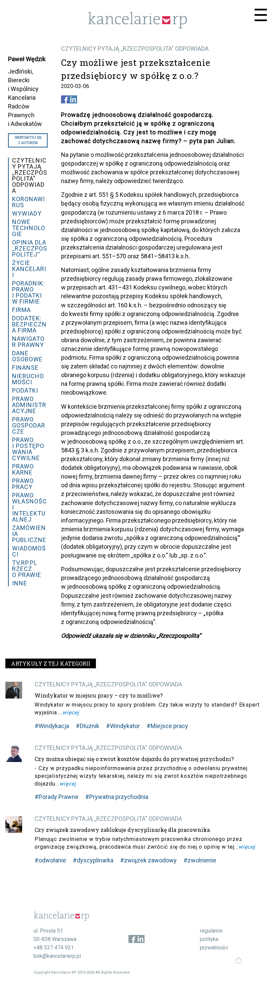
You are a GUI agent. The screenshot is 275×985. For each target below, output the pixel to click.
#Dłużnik (87, 725)
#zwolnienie (199, 860)
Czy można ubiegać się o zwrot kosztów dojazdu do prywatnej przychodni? (134, 758)
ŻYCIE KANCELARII (29, 268)
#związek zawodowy (148, 860)
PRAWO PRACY (23, 483)
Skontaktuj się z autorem (28, 140)
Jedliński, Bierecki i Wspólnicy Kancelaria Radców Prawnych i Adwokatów (25, 98)
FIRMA (21, 309)
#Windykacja (52, 725)
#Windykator (123, 725)
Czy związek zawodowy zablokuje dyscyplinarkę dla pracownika (122, 829)
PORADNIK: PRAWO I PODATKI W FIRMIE (28, 292)
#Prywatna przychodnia (116, 796)
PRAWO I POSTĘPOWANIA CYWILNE (28, 448)
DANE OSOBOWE (27, 356)
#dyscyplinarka (93, 860)
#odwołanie (50, 860)
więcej (70, 712)
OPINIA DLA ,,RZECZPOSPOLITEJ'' (29, 248)
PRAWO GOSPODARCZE (28, 425)
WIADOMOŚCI (29, 551)
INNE (19, 583)
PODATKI (25, 390)
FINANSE (25, 367)
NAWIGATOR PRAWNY (28, 341)
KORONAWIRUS (28, 202)
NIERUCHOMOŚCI (28, 379)
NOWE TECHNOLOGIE (28, 227)
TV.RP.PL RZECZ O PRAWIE (26, 568)
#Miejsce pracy (167, 725)
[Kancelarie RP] (137, 27)
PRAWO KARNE (23, 469)
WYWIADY (27, 213)
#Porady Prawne (56, 796)
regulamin (211, 931)
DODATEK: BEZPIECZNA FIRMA (29, 324)
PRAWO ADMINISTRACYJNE (29, 404)
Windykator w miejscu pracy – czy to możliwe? (99, 695)
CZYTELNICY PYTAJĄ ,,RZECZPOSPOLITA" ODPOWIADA (135, 48)
